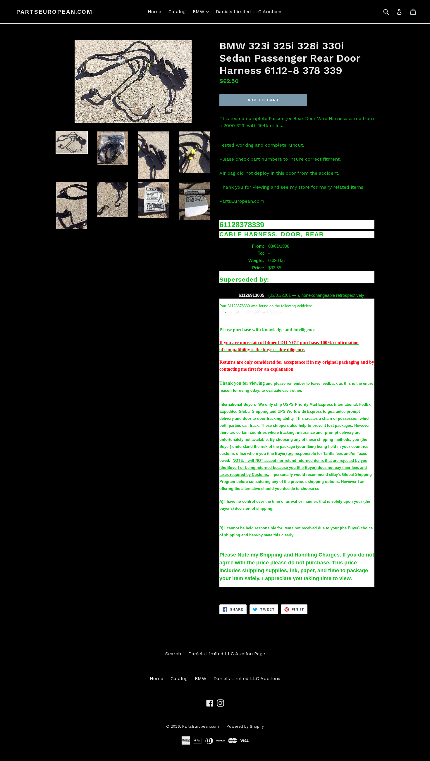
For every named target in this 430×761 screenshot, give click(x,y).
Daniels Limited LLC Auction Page (226, 653)
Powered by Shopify (245, 726)
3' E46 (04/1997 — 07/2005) (256, 312)
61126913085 (251, 295)
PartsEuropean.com (54, 11)
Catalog (176, 11)
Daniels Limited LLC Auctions (249, 11)
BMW (202, 11)
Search (173, 653)
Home (154, 11)
